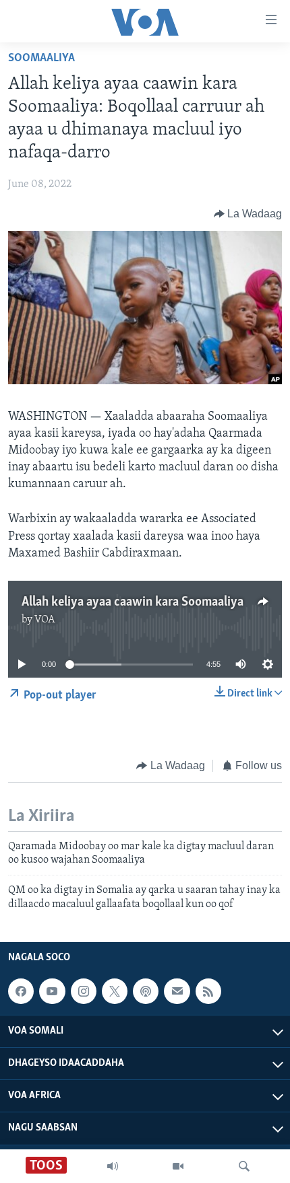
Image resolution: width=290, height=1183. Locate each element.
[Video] (178, 1166)
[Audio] (112, 1166)
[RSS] (208, 991)
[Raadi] (244, 1166)
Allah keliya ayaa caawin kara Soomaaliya (132, 602)
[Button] (248, 214)
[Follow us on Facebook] (21, 991)
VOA (44, 619)
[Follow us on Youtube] (52, 991)
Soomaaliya (41, 58)
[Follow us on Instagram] (83, 991)
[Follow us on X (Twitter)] (114, 991)
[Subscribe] (177, 991)
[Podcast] (145, 991)
